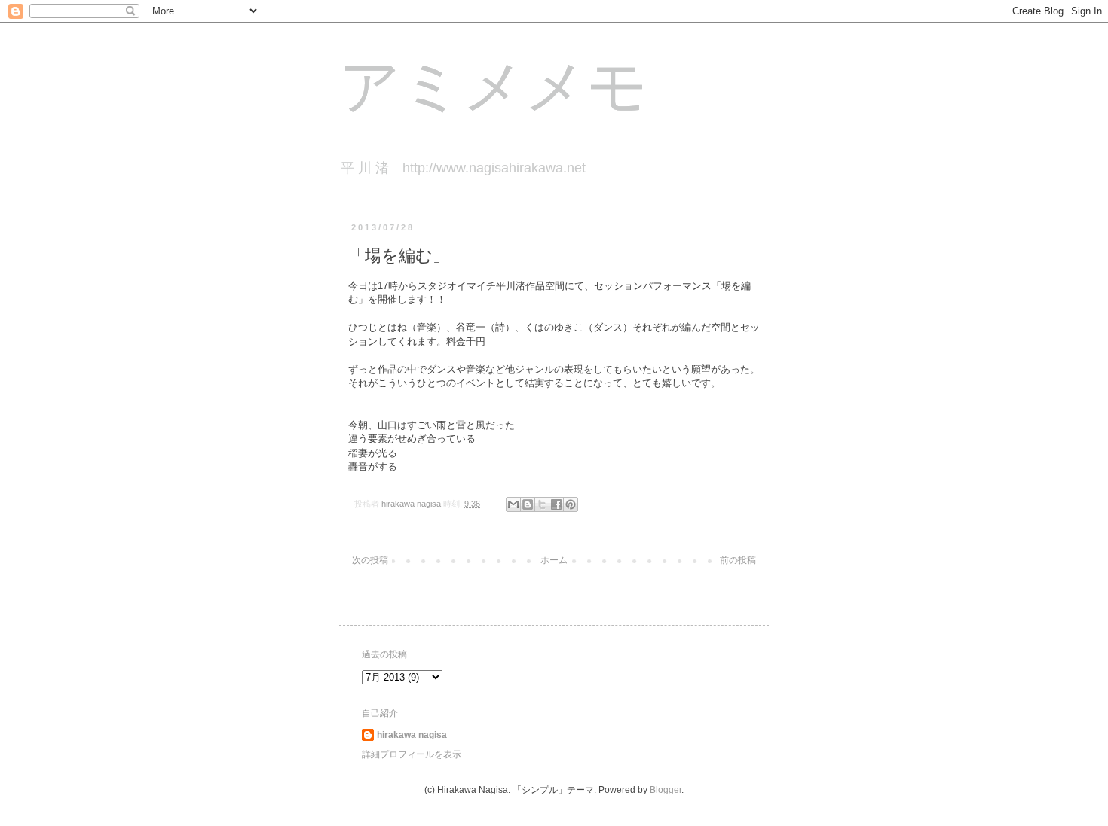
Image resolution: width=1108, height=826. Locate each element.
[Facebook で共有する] (556, 504)
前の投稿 (738, 560)
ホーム (554, 560)
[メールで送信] (513, 504)
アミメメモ (493, 90)
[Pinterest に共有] (570, 504)
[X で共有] (541, 504)
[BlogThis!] (527, 504)
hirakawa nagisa (412, 735)
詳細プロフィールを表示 (411, 754)
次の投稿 (370, 560)
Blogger (665, 790)
